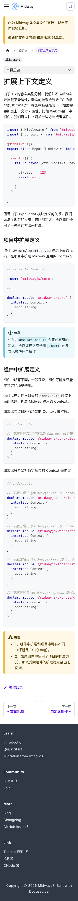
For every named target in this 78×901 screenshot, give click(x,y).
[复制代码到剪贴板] (69, 129)
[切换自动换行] (61, 129)
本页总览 (13, 70)
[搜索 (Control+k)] (70, 6)
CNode (9, 865)
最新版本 (44, 37)
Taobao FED (13, 852)
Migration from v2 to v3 (23, 756)
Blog (7, 813)
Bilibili (8, 781)
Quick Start (12, 749)
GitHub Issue (13, 827)
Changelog (12, 820)
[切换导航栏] (6, 6)
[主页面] (7, 50)
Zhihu (7, 788)
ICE (6, 858)
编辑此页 (16, 687)
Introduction (13, 742)
